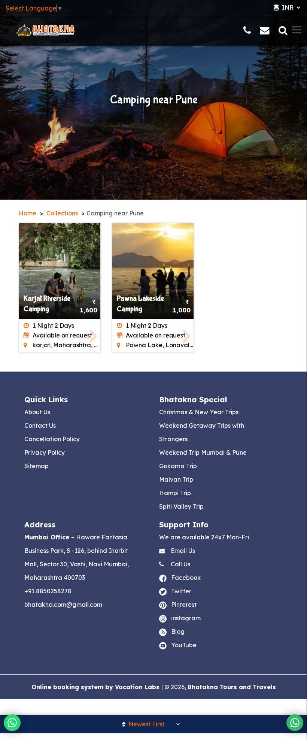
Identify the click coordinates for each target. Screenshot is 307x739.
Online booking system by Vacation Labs (96, 687)
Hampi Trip (175, 493)
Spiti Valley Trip (181, 506)
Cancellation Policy (52, 439)
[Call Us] (247, 31)
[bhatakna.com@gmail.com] (264, 31)
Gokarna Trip (178, 466)
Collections (62, 213)
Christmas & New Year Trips (198, 412)
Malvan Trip (176, 479)
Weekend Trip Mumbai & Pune (203, 452)
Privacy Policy (44, 452)
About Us (37, 412)
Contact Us (40, 425)
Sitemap (36, 466)
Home (27, 213)
